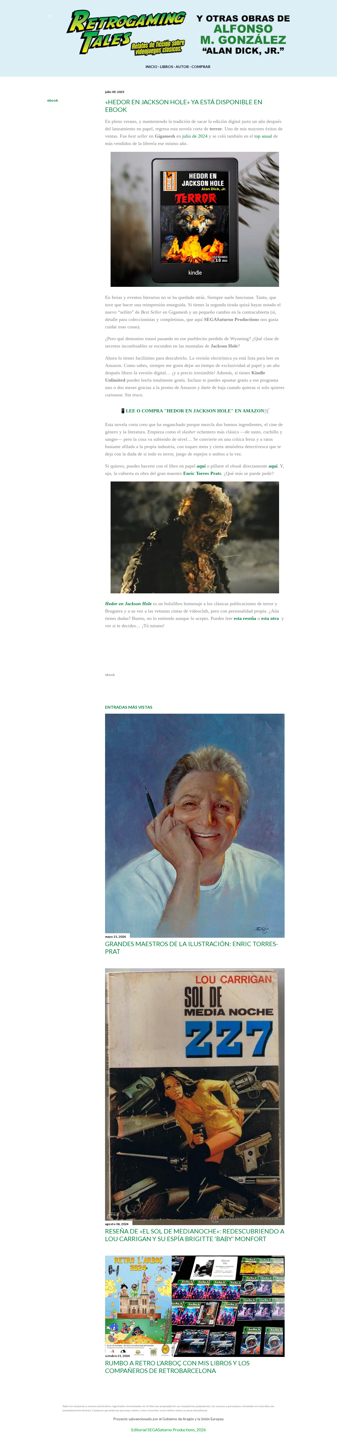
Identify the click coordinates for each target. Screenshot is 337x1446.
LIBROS (166, 66)
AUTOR (182, 66)
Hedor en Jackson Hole (128, 603)
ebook (52, 100)
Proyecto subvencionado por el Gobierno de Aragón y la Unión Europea (168, 1419)
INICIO (151, 66)
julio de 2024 (194, 136)
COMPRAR (200, 66)
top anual (263, 136)
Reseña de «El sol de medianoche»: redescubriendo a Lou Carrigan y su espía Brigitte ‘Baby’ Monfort (194, 1234)
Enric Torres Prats (202, 473)
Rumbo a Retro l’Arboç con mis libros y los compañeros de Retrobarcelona (177, 1366)
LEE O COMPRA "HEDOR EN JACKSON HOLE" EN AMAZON (195, 410)
